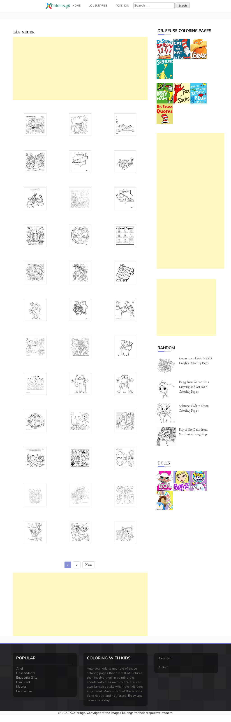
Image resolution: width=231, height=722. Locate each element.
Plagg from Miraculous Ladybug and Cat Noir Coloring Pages (194, 387)
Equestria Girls (26, 677)
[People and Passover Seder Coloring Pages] (35, 198)
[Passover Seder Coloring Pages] (80, 235)
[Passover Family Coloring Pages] (35, 161)
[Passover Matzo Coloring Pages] (125, 272)
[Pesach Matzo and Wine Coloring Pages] (125, 532)
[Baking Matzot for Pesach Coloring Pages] (125, 420)
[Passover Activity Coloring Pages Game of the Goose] (35, 124)
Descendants (25, 673)
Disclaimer (165, 658)
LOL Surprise (98, 5)
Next (88, 565)
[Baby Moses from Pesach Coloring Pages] (35, 457)
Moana (21, 686)
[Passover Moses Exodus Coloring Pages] (80, 124)
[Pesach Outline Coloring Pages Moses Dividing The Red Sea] (35, 494)
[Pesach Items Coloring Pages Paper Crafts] (125, 457)
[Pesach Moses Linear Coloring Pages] (80, 494)
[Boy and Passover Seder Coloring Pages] (80, 420)
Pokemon (122, 5)
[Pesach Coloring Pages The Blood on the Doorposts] (125, 494)
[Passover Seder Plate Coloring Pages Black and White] (35, 272)
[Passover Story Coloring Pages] (80, 198)
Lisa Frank (23, 682)
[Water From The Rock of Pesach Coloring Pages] (80, 532)
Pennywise (24, 691)
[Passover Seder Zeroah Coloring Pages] (125, 198)
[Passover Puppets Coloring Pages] (125, 235)
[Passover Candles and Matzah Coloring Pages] (125, 346)
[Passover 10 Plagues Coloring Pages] (35, 383)
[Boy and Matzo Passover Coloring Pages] (35, 309)
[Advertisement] (80, 68)
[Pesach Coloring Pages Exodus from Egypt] (35, 532)
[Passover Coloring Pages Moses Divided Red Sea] (80, 346)
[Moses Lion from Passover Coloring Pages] (80, 383)
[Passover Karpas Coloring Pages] (80, 309)
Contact (163, 667)
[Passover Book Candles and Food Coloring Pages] (125, 161)
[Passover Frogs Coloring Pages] (125, 309)
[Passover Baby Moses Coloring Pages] (80, 272)
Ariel (19, 668)
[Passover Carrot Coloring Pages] (80, 161)
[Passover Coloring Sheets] (35, 346)
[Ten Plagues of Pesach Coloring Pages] (80, 457)
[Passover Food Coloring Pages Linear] (125, 124)
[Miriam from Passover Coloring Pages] (125, 383)
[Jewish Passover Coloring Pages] (35, 420)
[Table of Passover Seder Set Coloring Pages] (35, 235)
